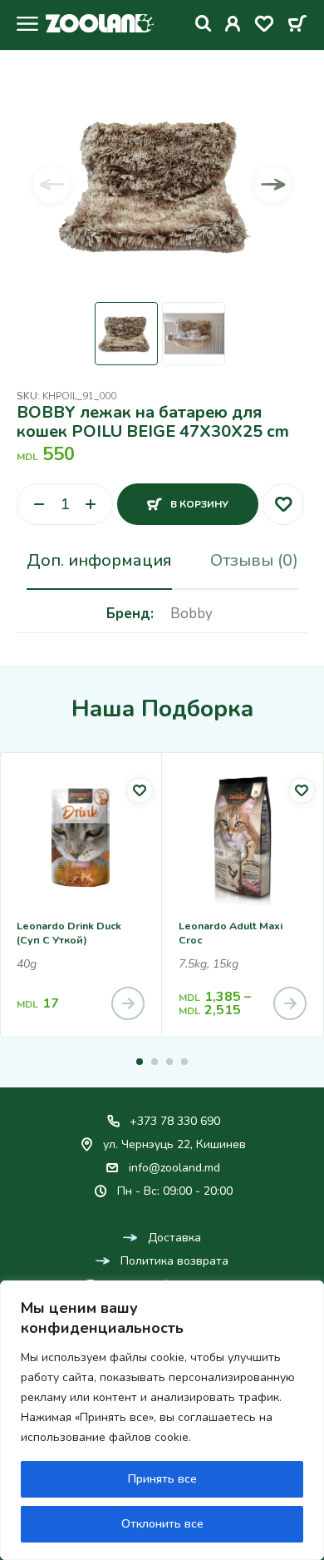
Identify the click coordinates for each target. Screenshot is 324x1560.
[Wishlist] (264, 26)
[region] (162, 1420)
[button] (139, 1061)
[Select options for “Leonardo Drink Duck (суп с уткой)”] (128, 1003)
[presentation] (51, 184)
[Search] (203, 23)
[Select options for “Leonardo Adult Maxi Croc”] (290, 1003)
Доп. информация (99, 560)
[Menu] (23, 26)
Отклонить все (162, 1524)
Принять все (162, 1479)
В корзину (199, 504)
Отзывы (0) (254, 560)
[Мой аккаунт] (233, 26)
